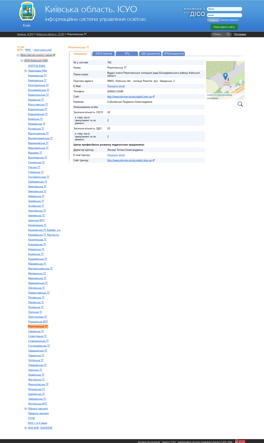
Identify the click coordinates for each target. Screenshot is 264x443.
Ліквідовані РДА (37, 70)
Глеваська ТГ (36, 172)
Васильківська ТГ (38, 133)
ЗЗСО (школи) (103, 53)
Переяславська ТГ (39, 292)
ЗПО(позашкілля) (174, 53)
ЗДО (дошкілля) (150, 53)
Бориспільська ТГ (38, 94)
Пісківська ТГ (36, 307)
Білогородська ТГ (38, 85)
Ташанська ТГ (36, 355)
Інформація (80, 53)
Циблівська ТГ (36, 394)
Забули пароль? (229, 19)
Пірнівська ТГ (36, 302)
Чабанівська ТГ (37, 398)
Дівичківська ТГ (37, 186)
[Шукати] (228, 34)
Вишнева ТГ (35, 152)
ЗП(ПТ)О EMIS (36, 65)
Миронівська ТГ (37, 278)
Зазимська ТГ (36, 201)
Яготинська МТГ (37, 403)
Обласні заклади (38, 408)
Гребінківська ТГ (37, 181)
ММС (28, 49)
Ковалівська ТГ (37, 244)
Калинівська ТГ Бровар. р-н (44, 230)
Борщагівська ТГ (38, 114)
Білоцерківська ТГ (38, 90)
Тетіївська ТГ (36, 360)
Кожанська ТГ (36, 249)
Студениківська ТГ (39, 345)
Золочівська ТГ (37, 210)
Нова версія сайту (224, 26)
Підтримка (240, 34)
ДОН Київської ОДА (36, 60)
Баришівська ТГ (37, 75)
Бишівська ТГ (36, 99)
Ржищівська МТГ (38, 321)
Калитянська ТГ (37, 239)
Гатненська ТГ (36, 162)
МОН (20, 49)
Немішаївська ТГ (38, 283)
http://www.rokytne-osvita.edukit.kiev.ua (129, 96)
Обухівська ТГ (36, 287)
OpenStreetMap (224, 94)
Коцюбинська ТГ (37, 258)
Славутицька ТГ (37, 336)
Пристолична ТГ (37, 316)
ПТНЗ (31, 418)
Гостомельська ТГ (38, 176)
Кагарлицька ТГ (37, 225)
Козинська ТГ (36, 254)
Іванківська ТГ (36, 215)
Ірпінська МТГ (36, 220)
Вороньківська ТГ (38, 143)
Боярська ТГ (35, 119)
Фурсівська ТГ (36, 389)
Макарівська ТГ (37, 263)
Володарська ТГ (37, 157)
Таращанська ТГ (37, 350)
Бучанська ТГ (36, 128)
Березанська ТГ (37, 80)
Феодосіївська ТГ (38, 384)
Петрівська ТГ (36, 297)
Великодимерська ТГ (40, 138)
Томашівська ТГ (37, 365)
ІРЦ (127, 53)
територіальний (42, 49)
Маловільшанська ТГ (40, 268)
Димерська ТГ (36, 196)
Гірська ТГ (34, 167)
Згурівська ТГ (36, 205)
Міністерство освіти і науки (36, 55)
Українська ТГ (36, 374)
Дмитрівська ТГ (37, 191)
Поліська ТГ (35, 312)
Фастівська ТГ (36, 379)
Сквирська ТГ (36, 331)
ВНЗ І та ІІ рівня (37, 423)
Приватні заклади (38, 413)
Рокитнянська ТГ (38, 326)
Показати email (116, 86)
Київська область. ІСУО (50, 34)
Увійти (213, 20)
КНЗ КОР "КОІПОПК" (40, 427)
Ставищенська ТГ (38, 341)
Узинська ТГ (35, 369)
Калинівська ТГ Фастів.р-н (43, 234)
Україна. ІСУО (25, 34)
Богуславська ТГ (38, 104)
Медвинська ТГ (37, 273)
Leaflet (210, 94)
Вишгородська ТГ (38, 148)
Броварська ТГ (37, 123)
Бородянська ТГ (37, 109)
